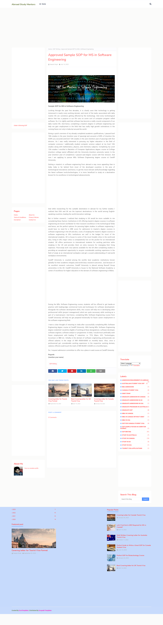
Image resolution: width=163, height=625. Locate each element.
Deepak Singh (54, 64)
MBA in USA (135, 420)
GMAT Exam (135, 393)
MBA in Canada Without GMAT (135, 417)
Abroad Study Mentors (23, 4)
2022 (34, 513)
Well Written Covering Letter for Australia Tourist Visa (132, 536)
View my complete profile (31, 468)
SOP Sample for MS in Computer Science (134, 427)
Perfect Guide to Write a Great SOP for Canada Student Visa (134, 546)
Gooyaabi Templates (45, 610)
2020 (34, 519)
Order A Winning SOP (20, 125)
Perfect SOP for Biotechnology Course (130, 555)
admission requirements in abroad (135, 380)
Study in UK (135, 442)
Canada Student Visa (135, 390)
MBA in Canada (135, 413)
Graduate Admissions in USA (135, 403)
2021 (34, 516)
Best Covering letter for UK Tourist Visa (81, 400)
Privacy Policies (34, 217)
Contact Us (32, 220)
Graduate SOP (135, 410)
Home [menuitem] (44, 4)
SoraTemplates (23, 610)
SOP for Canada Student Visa (135, 423)
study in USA (135, 445)
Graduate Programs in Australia (135, 407)
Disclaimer (17, 220)
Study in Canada (135, 438)
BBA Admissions (135, 387)
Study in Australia (135, 435)
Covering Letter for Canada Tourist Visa (104, 400)
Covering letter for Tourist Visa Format (57, 400)
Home (16, 215)
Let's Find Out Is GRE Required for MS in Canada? (131, 526)
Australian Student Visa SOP (135, 383)
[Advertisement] (78, 27)
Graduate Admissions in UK (135, 400)
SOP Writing (56, 49)
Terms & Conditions (20, 217)
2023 (33, 509)
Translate (136, 365)
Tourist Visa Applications (135, 448)
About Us (31, 215)
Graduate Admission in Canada (135, 397)
